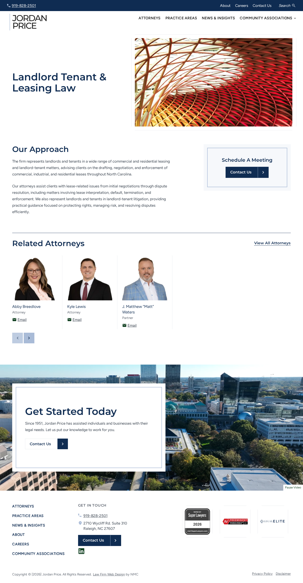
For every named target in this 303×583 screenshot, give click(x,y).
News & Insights (28, 525)
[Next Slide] (29, 338)
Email (22, 319)
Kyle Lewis (76, 306)
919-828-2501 (24, 5)
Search (284, 5)
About (225, 5)
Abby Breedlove (26, 306)
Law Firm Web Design (109, 574)
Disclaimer (283, 574)
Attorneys (23, 506)
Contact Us (262, 5)
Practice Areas (28, 516)
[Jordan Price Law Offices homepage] (28, 22)
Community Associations (38, 554)
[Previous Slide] (17, 338)
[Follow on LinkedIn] (81, 551)
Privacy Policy (262, 574)
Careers (241, 5)
